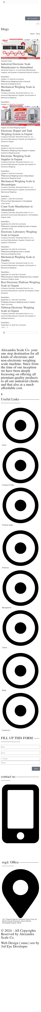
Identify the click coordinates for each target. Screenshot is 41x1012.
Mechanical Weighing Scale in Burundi (18, 88)
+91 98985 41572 (8, 848)
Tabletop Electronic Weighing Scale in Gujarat (17, 309)
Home (32, 34)
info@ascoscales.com (10, 853)
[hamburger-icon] (38, 23)
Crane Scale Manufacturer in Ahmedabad (17, 208)
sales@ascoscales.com (10, 855)
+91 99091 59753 (8, 846)
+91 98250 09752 (8, 844)
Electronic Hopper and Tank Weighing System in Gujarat (16, 132)
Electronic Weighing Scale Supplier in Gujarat (15, 157)
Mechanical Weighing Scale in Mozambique (18, 182)
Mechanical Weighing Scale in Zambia (18, 258)
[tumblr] (2, 394)
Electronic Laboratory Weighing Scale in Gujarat (19, 233)
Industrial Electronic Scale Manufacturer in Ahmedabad (17, 65)
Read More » (5, 77)
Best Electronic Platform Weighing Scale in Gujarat (20, 283)
